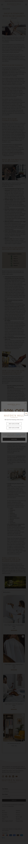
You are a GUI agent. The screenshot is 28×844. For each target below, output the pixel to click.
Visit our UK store (14, 423)
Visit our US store (14, 427)
